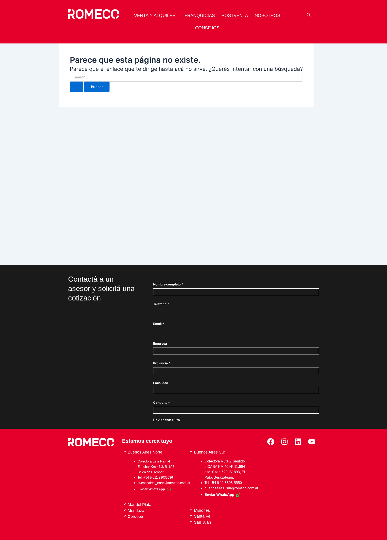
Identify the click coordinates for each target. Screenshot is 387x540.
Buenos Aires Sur (209, 452)
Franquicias (200, 15)
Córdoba (135, 516)
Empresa (160, 343)
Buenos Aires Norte (145, 452)
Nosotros (267, 15)
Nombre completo (168, 284)
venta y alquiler (155, 15)
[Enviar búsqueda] (76, 87)
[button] (156, 15)
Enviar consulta (166, 420)
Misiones (202, 510)
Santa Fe (202, 516)
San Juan (202, 522)
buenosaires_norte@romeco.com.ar (164, 483)
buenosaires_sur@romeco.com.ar (231, 488)
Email (158, 324)
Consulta (161, 402)
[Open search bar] (308, 15)
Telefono (161, 304)
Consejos (207, 27)
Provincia (161, 363)
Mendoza (136, 510)
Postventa (234, 15)
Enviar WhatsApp (219, 495)
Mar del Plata (139, 504)
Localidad (160, 383)
